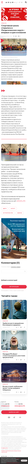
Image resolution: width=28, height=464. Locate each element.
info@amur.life (5, 406)
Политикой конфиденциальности (13, 462)
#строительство (8, 212)
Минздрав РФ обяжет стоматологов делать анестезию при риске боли (14, 355)
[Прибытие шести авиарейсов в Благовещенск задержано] (24, 327)
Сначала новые (5, 266)
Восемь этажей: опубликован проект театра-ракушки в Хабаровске (13, 388)
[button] (20, 417)
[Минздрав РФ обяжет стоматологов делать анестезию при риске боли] (24, 359)
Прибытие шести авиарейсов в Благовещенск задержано (13, 324)
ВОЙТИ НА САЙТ (14, 412)
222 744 (5, 404)
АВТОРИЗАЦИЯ (14, 286)
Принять (24, 460)
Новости (3, 23)
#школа (19, 212)
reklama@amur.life (19, 406)
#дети (4, 208)
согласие (17, 458)
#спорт (13, 208)
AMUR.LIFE (21, 201)
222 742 (18, 404)
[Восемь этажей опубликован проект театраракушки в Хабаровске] (24, 392)
